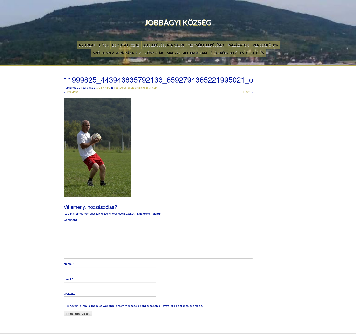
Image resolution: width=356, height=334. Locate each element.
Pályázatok (238, 45)
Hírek (104, 45)
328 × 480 (103, 87)
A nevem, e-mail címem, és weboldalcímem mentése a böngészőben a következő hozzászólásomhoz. (135, 305)
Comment (70, 219)
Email (67, 279)
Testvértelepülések (206, 45)
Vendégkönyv (265, 45)
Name (68, 263)
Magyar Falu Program (187, 53)
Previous (71, 91)
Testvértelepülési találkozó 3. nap (135, 87)
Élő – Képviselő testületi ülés (237, 53)
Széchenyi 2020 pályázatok (117, 53)
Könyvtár (154, 53)
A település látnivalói (163, 45)
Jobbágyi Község (178, 22)
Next (248, 91)
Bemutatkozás (126, 45)
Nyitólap (87, 45)
